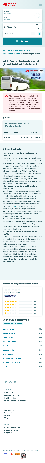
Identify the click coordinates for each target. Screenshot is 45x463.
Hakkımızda (9, 393)
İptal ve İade (9, 410)
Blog (6, 418)
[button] (40, 5)
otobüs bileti (16, 206)
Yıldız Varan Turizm (11, 54)
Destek (7, 415)
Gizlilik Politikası (10, 398)
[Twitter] (15, 382)
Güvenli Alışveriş (10, 413)
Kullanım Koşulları (11, 395)
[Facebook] (11, 382)
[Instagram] (6, 382)
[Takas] (37, 15)
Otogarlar (8, 433)
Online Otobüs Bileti (12, 428)
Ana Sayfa (7, 50)
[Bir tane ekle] (39, 33)
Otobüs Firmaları (22, 50)
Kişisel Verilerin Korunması (15, 400)
